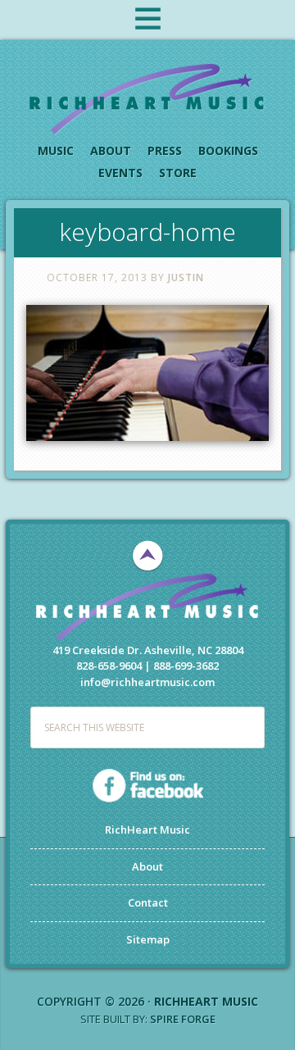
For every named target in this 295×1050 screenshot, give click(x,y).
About (147, 866)
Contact (148, 902)
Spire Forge (183, 1018)
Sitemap (148, 939)
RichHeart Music (147, 98)
